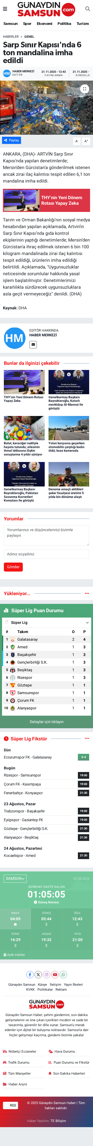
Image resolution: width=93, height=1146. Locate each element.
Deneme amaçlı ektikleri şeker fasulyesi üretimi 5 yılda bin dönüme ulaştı (66, 493)
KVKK (30, 990)
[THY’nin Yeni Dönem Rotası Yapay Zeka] (24, 382)
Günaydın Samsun (21, 985)
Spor (27, 24)
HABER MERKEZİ (43, 335)
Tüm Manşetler (19, 1073)
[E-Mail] (33, 344)
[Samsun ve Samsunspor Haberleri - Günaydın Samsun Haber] (46, 9)
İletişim (55, 985)
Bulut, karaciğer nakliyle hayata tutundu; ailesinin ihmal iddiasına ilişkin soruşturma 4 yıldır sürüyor (23, 448)
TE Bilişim (58, 1121)
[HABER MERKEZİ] (15, 338)
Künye (42, 985)
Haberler (11, 36)
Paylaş (14, 140)
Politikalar (45, 990)
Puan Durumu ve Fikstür (71, 1062)
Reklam (61, 990)
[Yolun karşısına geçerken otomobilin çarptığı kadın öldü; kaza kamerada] (69, 428)
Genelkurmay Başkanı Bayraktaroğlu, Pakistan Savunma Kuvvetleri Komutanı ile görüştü (21, 494)
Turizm (83, 24)
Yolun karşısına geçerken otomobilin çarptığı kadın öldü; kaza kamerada (67, 447)
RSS (12, 1105)
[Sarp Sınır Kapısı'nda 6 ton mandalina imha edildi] (46, 108)
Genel (29, 36)
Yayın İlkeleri (73, 985)
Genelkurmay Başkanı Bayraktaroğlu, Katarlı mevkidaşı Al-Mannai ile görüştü (66, 402)
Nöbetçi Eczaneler (22, 1051)
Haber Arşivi (18, 1084)
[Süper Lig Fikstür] (87, 738)
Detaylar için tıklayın (46, 721)
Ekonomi (44, 24)
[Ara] (87, 9)
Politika (64, 24)
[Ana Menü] (5, 9)
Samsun (10, 24)
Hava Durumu (65, 1051)
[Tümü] (87, 593)
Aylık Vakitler (16, 955)
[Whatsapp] (63, 974)
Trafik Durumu (18, 1062)
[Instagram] (46, 974)
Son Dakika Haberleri (69, 1073)
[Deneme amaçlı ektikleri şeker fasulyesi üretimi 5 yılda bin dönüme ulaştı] (69, 474)
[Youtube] (55, 974)
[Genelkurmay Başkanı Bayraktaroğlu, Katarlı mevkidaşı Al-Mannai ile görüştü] (69, 382)
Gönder (13, 567)
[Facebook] (30, 974)
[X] (38, 974)
